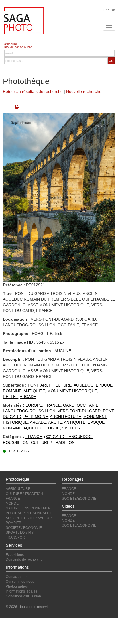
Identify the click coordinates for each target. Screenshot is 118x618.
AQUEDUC (83, 385)
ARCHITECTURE (56, 385)
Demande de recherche (24, 560)
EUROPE (33, 405)
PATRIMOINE (35, 416)
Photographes (17, 586)
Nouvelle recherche (83, 91)
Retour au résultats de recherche (33, 91)
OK (111, 60)
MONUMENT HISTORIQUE (72, 391)
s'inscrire (10, 44)
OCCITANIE (87, 405)
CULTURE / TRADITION (53, 442)
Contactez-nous (18, 577)
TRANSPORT (16, 537)
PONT (33, 385)
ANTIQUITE (34, 391)
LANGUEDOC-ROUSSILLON (29, 411)
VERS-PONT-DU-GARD (79, 411)
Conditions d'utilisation (23, 596)
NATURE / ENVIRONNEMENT (29, 508)
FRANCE (52, 405)
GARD (68, 405)
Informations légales (21, 591)
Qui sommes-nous (20, 582)
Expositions (15, 555)
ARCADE (28, 396)
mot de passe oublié (18, 47)
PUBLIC (53, 428)
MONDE (12, 503)
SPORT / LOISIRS (20, 533)
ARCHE (55, 422)
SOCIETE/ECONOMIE (79, 499)
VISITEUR (71, 428)
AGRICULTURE (18, 489)
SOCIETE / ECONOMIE (24, 528)
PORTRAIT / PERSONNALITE (29, 513)
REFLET (10, 396)
